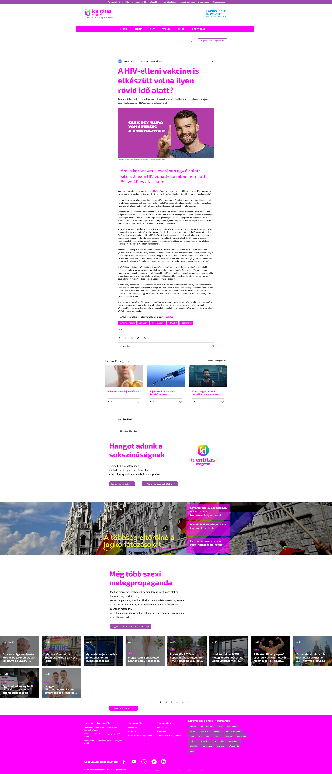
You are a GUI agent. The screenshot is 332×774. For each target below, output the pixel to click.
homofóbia (217, 731)
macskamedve (158, 323)
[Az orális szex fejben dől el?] (124, 376)
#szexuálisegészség (187, 2)
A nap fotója (241, 736)
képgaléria (194, 746)
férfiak (220, 726)
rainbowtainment (127, 323)
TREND (256, 650)
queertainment (234, 741)
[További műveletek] (212, 61)
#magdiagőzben (204, 2)
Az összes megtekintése (217, 361)
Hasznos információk (97, 722)
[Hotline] (156, 548)
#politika (126, 2)
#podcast (136, 2)
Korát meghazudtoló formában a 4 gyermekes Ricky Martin (206, 393)
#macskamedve (219, 2)
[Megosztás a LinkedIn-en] (132, 338)
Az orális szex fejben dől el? (123, 391)
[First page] (144, 702)
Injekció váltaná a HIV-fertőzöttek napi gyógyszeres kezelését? (163, 393)
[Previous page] (149, 702)
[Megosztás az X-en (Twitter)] (125, 338)
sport (192, 751)
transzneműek (203, 741)
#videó (145, 2)
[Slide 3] (170, 548)
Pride (192, 741)
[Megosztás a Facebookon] (119, 338)
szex (208, 736)
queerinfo (193, 726)
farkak (192, 736)
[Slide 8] (163, 548)
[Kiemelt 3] (168, 548)
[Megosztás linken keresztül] (138, 338)
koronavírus (186, 323)
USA (214, 741)
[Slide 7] (154, 548)
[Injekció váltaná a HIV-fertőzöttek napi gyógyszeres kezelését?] (166, 376)
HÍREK (47, 650)
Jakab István (204, 731)
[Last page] (187, 702)
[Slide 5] (177, 548)
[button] (191, 41)
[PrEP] (161, 548)
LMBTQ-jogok (232, 726)
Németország (234, 746)
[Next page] (182, 702)
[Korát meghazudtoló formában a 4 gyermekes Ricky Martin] (208, 376)
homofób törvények (233, 731)
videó (222, 741)
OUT (120, 329)
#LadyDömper (155, 2)
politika (192, 731)
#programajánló (114, 2)
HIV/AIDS (173, 323)
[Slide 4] (175, 548)
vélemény (143, 323)
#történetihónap (170, 2)
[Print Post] (144, 338)
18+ (200, 736)
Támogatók (135, 722)
